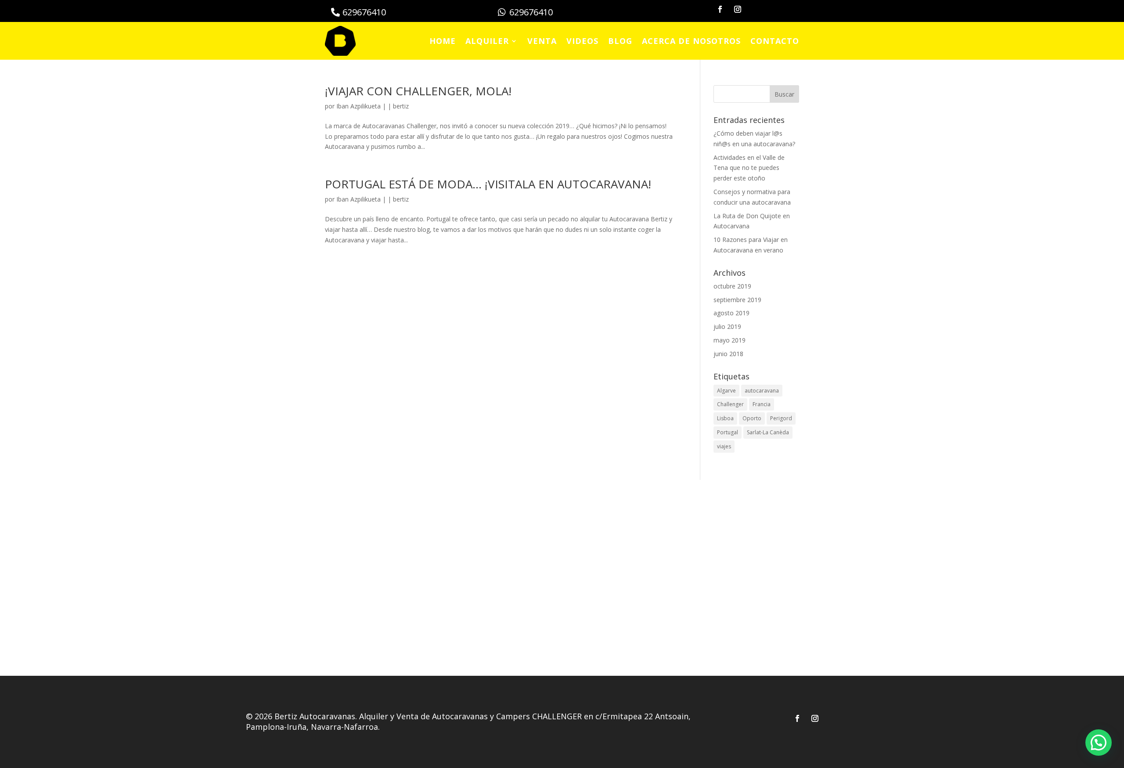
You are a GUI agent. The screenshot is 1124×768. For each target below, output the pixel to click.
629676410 (364, 12)
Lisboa (725, 418)
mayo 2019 (729, 340)
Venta (542, 41)
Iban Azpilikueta (358, 106)
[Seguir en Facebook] (720, 9)
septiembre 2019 (737, 300)
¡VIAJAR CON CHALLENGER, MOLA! (418, 91)
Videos (582, 41)
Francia (762, 404)
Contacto (774, 41)
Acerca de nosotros (691, 41)
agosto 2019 (731, 313)
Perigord (781, 418)
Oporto (751, 418)
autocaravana (762, 390)
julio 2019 (727, 326)
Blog (620, 41)
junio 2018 (728, 354)
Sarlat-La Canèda (768, 432)
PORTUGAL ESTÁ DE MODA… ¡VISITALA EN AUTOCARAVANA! (488, 184)
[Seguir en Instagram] (738, 9)
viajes (724, 446)
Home (442, 41)
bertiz (401, 106)
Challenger (730, 404)
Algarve (726, 390)
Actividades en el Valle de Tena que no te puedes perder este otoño (749, 168)
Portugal (727, 432)
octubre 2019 (732, 286)
